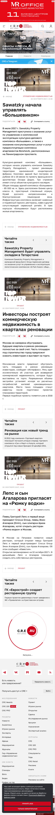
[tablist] (27, 56)
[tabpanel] (27, 359)
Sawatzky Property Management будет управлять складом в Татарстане (27, 251)
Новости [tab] (27, 56)
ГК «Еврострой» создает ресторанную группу (23, 591)
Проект (20, 306)
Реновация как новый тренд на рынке (26, 432)
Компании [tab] (45, 56)
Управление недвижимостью (37, 96)
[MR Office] (27, 11)
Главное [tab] (9, 56)
